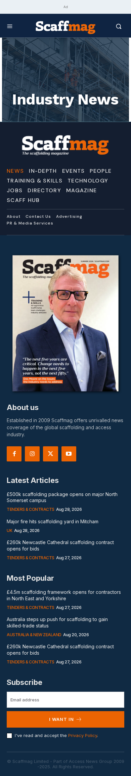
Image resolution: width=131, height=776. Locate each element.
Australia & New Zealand (34, 634)
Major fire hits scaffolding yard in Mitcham (52, 521)
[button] (110, 26)
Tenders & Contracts (30, 509)
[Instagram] (32, 453)
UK (9, 530)
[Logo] (65, 26)
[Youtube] (68, 453)
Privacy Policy (82, 735)
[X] (50, 453)
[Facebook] (14, 453)
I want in (61, 719)
